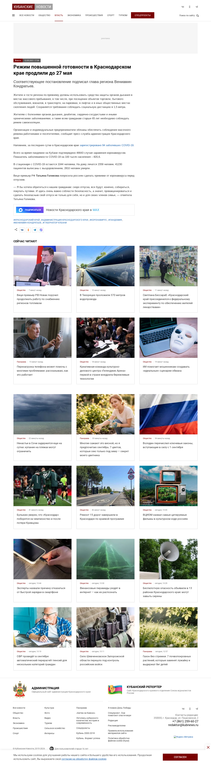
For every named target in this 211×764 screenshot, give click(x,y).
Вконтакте (182, 6)
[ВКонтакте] (22, 229)
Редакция (113, 720)
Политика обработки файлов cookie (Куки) (118, 739)
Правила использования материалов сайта (120, 731)
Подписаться (33, 210)
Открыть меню (13, 15)
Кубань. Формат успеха (88, 738)
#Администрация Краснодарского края (64, 220)
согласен (180, 757)
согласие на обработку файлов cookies (83, 759)
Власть (59, 15)
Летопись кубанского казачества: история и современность (87, 720)
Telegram (196, 6)
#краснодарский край (26, 220)
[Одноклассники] (28, 229)
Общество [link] (21, 290)
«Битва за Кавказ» (85, 713)
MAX (96, 210)
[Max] (41, 229)
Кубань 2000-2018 (85, 733)
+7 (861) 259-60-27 (185, 721)
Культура (49, 708)
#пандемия (115, 220)
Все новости (26, 15)
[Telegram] (34, 229)
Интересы (49, 733)
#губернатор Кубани (55, 222)
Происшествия (94, 15)
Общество (44, 15)
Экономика (74, 15)
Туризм (123, 15)
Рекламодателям (116, 725)
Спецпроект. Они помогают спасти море (119, 714)
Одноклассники (189, 6)
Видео (47, 718)
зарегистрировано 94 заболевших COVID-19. (107, 145)
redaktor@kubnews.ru (183, 725)
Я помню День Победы (119, 708)
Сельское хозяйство (54, 728)
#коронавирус (98, 220)
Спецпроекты (143, 15)
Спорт (110, 15)
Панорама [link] (21, 362)
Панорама (81, 708)
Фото (47, 713)
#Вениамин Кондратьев (27, 222)
